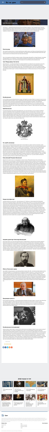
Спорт (21, 427)
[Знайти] (44, 2)
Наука (9, 341)
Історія (2, 426)
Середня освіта (3, 424)
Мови (21, 423)
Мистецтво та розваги (24, 426)
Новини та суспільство (24, 425)
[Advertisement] (24, 12)
